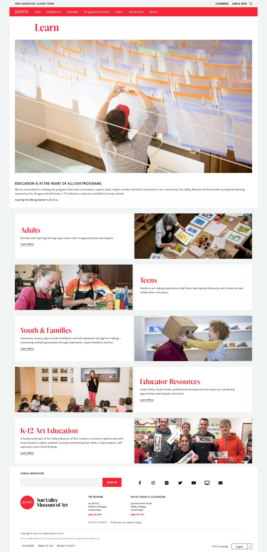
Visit (38, 11)
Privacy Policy (66, 545)
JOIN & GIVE (239, 3)
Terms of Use (45, 545)
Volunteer (28, 545)
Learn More (27, 244)
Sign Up (112, 482)
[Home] (22, 11)
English (239, 546)
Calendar (221, 3)
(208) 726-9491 (95, 514)
